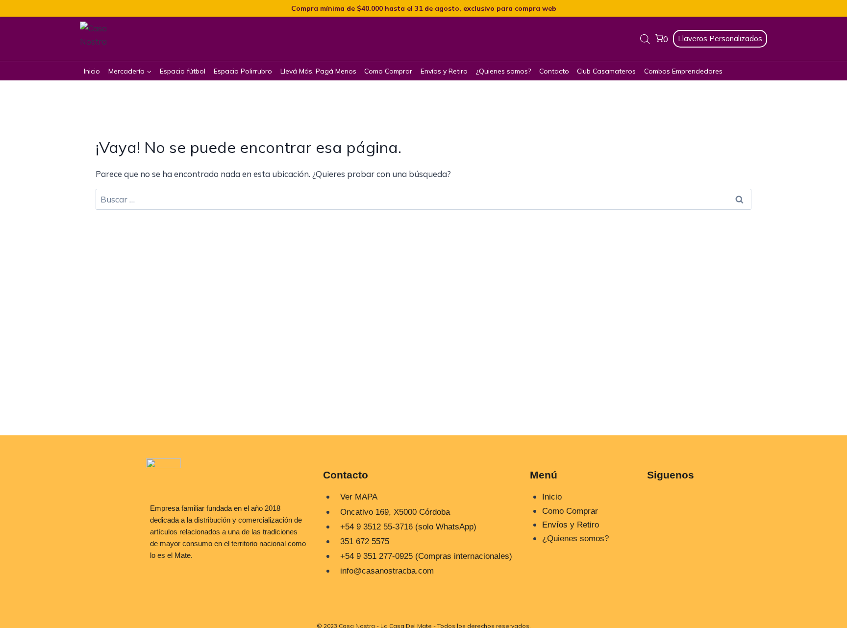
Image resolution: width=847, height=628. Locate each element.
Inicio (92, 71)
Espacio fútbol (182, 71)
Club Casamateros (606, 71)
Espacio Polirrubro (243, 71)
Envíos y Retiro (444, 71)
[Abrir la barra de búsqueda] (645, 39)
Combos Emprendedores (683, 71)
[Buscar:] (423, 199)
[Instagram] (659, 502)
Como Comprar (388, 71)
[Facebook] (659, 530)
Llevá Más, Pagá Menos (318, 71)
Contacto (554, 71)
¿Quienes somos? (503, 71)
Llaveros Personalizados (720, 38)
